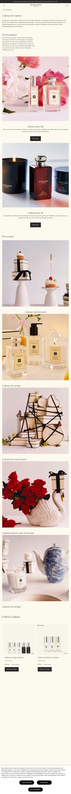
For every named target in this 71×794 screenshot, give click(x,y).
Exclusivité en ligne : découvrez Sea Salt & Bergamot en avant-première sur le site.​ (35, 1)
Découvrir (35, 138)
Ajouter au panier (12, 669)
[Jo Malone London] (35, 5)
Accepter (44, 782)
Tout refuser (27, 782)
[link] (35, 277)
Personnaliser (35, 789)
